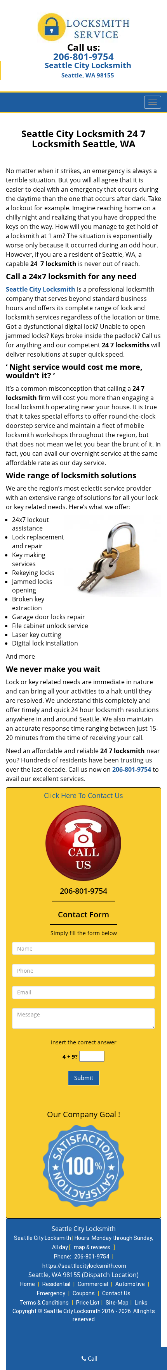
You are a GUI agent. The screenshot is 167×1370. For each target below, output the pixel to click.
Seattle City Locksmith (40, 289)
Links (141, 1303)
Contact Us (116, 1293)
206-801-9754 (83, 56)
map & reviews (92, 1247)
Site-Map (117, 1303)
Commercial (93, 1284)
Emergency (51, 1293)
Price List (87, 1303)
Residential (56, 1284)
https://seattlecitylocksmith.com (84, 1266)
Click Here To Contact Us (83, 795)
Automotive (130, 1284)
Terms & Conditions (44, 1303)
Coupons (84, 1293)
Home (27, 1284)
